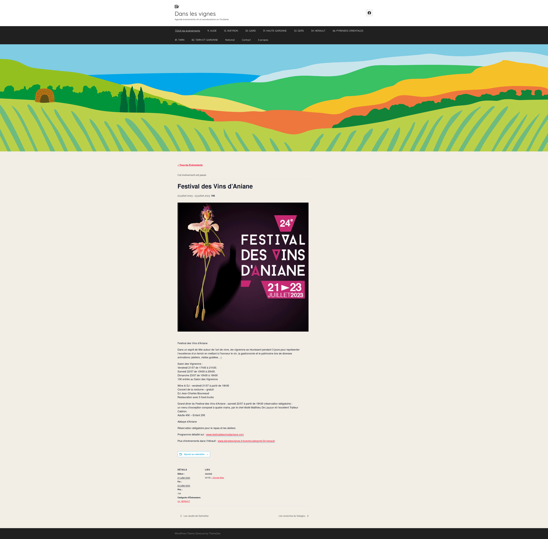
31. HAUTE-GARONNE (275, 30)
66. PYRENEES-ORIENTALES (348, 30)
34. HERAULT (318, 30)
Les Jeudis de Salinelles (195, 515)
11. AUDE (212, 30)
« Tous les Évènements (190, 165)
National (230, 39)
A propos (263, 39)
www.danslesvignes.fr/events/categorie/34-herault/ (246, 441)
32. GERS (299, 30)
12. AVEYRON (231, 30)
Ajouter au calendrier (194, 454)
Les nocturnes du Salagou (292, 515)
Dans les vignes (195, 13)
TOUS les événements (187, 30)
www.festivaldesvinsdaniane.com (225, 434)
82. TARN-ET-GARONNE (205, 39)
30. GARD (250, 30)
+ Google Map (217, 477)
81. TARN (179, 39)
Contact (246, 39)
